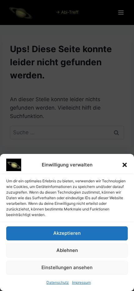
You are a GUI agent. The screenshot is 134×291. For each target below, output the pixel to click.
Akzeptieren (67, 233)
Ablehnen (67, 250)
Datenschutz (57, 282)
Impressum (81, 282)
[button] (125, 165)
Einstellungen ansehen (67, 267)
